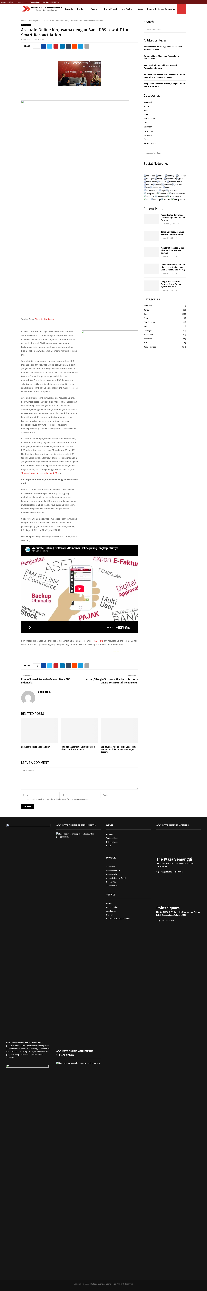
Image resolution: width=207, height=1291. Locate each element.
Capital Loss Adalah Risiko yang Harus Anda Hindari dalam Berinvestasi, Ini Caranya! (118, 749)
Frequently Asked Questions (161, 9)
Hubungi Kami (22, 2)
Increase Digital (111, 1287)
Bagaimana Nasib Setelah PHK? (35, 747)
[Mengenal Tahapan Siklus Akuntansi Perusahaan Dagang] (151, 252)
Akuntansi (148, 102)
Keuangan (148, 126)
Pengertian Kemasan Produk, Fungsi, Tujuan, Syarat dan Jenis (171, 284)
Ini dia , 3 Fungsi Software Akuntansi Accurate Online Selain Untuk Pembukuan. (111, 681)
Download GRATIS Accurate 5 (118, 918)
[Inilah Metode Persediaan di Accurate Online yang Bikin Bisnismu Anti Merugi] (151, 269)
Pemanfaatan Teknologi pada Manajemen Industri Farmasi (173, 217)
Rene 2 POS (111, 882)
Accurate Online (113, 870)
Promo (94, 9)
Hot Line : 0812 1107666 (51, 2)
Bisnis (146, 110)
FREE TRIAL (97, 640)
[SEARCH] (183, 30)
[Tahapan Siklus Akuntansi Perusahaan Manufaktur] (151, 236)
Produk (80, 9)
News (140, 9)
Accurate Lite (111, 874)
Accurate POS (112, 885)
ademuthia (27, 39)
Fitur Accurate (149, 118)
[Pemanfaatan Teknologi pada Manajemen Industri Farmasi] (151, 219)
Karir (146, 122)
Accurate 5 (110, 866)
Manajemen (148, 131)
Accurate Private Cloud (116, 878)
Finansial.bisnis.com (45, 319)
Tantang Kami (35, 2)
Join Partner (127, 9)
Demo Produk (110, 9)
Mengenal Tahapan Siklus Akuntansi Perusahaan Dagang (160, 66)
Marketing (148, 135)
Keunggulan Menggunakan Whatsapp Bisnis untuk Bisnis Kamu (78, 748)
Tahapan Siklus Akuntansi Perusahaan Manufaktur (172, 233)
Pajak (146, 139)
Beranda (69, 9)
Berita (146, 106)
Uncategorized (26, 25)
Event (146, 114)
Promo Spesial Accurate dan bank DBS (40, 473)
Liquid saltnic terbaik (128, 651)
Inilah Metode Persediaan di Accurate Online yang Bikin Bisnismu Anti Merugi (164, 75)
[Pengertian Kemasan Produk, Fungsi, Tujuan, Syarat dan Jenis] (151, 285)
